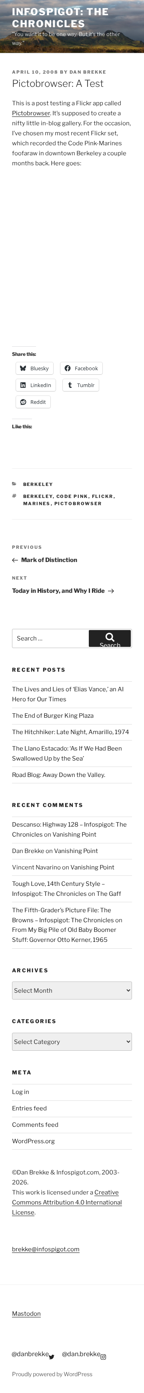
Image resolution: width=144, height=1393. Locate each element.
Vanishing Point (74, 834)
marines (37, 503)
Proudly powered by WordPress (52, 1374)
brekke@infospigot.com (46, 1249)
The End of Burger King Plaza (53, 715)
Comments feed (35, 1124)
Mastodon (26, 1313)
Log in (20, 1092)
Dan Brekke (88, 72)
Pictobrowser (31, 113)
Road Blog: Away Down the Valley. (58, 775)
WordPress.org (33, 1141)
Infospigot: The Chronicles (60, 18)
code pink (72, 496)
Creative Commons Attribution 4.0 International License (67, 1202)
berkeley (38, 496)
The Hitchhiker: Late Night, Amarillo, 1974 (70, 732)
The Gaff (108, 893)
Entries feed (29, 1108)
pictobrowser (78, 503)
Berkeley (38, 484)
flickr (103, 496)
